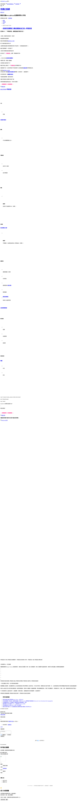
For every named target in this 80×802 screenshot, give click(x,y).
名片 (4, 23)
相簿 (4, 20)
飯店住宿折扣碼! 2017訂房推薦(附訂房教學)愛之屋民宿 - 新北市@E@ (17, 706)
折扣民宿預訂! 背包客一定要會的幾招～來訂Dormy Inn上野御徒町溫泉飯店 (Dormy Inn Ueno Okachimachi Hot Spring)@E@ (28, 700)
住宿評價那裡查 (3, 307)
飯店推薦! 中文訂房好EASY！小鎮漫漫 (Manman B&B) (14, 703)
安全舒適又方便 (3, 227)
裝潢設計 (9, 724)
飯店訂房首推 (3, 89)
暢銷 (1, 360)
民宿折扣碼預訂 (9, 58)
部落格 (4, 22)
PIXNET (31, 785)
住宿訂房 (25, 67)
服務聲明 (51, 785)
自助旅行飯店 (3, 119)
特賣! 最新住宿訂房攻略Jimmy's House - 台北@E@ (13, 699)
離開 (6, 799)
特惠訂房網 (5, 9)
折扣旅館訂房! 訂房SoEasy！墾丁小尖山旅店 (12, 705)
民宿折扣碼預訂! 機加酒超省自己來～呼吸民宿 (17, 28)
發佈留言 (2, 736)
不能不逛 (9, 285)
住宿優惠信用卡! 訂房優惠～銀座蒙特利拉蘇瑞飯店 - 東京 (15, 702)
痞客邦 (9, 721)
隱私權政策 (46, 785)
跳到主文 (2, 12)
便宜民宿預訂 (5, 296)
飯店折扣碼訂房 (11, 71)
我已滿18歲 (3, 799)
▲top (1, 726)
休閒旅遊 (10, 18)
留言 (12, 721)
